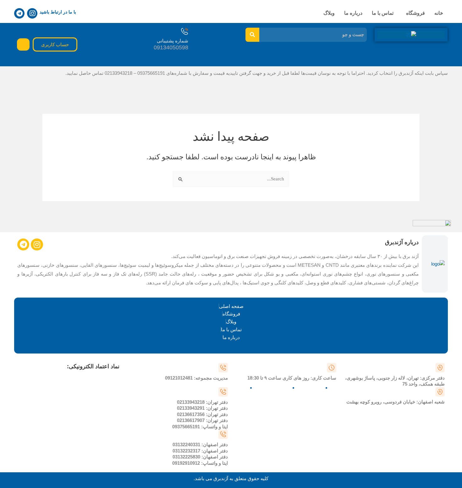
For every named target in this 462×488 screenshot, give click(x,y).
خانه (438, 13)
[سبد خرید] (23, 44)
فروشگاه (415, 13)
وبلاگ (329, 13)
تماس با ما (382, 13)
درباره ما (353, 13)
